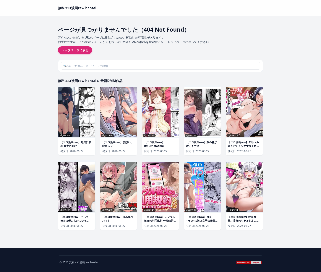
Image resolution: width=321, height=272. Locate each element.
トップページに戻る (75, 50)
